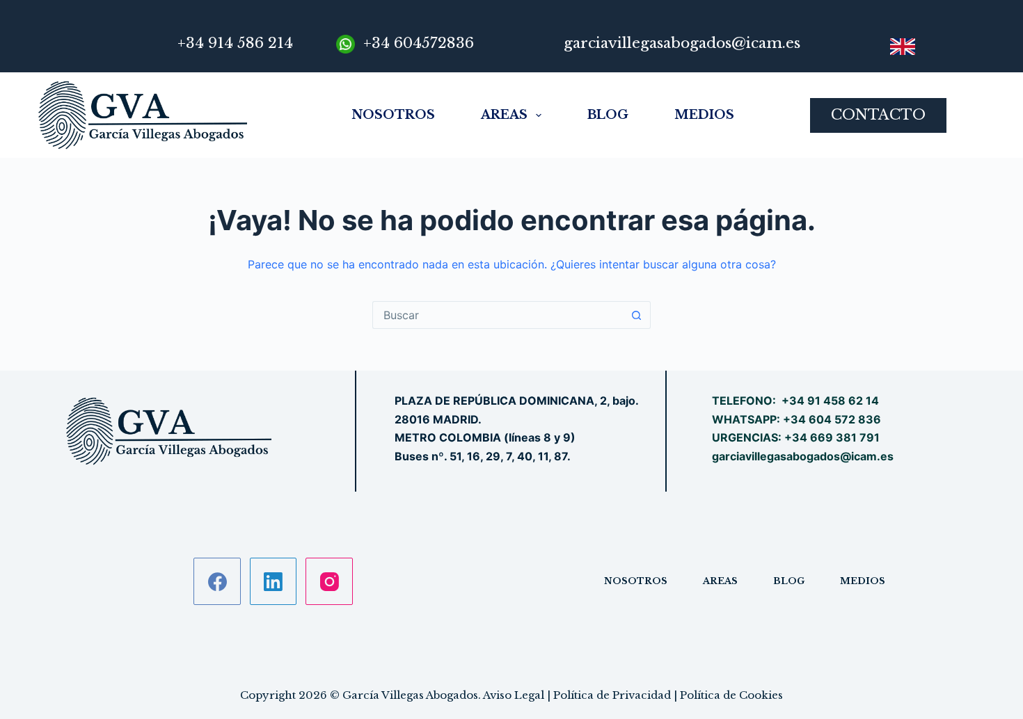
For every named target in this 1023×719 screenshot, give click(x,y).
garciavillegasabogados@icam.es (803, 456)
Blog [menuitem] (607, 114)
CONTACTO (878, 115)
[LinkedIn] (273, 581)
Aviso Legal (513, 695)
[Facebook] (217, 581)
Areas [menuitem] (504, 114)
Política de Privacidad (612, 695)
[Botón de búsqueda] (637, 315)
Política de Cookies (731, 695)
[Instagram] (329, 581)
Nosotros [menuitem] (393, 114)
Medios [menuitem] (704, 114)
